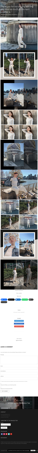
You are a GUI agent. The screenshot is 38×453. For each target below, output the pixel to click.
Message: (2, 354)
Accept (33, 450)
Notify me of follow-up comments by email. (8, 384)
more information (27, 450)
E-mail (2, 422)
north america (14, 14)
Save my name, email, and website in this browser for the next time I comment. (14, 381)
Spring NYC (23, 312)
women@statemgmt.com (5, 415)
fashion (9, 14)
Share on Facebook (19, 323)
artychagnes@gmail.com (5, 414)
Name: (1, 366)
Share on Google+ (19, 326)
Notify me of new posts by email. (6, 388)
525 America (15, 312)
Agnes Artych (19, 340)
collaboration (5, 14)
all (1, 14)
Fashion (19, 312)
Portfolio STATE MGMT (5, 417)
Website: (2, 376)
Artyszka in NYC (7, 2)
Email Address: (3, 371)
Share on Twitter (19, 320)
